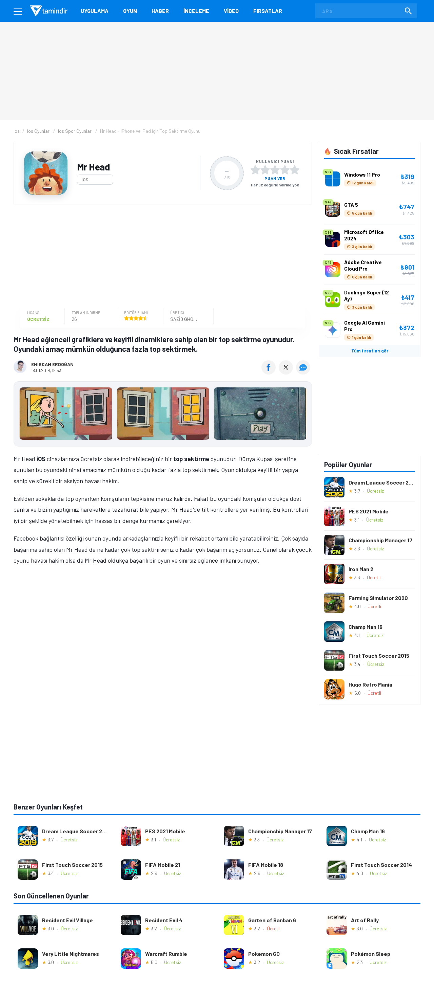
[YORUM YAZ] (304, 372)
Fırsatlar (267, 10)
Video (231, 10)
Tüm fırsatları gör (369, 350)
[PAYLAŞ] (270, 372)
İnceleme (196, 10)
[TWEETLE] (287, 372)
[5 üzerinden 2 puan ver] (265, 170)
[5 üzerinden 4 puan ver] (285, 170)
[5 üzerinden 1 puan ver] (255, 170)
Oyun (130, 10)
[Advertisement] (161, 257)
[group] (162, 415)
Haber (160, 10)
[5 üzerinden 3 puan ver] (275, 170)
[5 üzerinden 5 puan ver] (294, 170)
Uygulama (94, 10)
